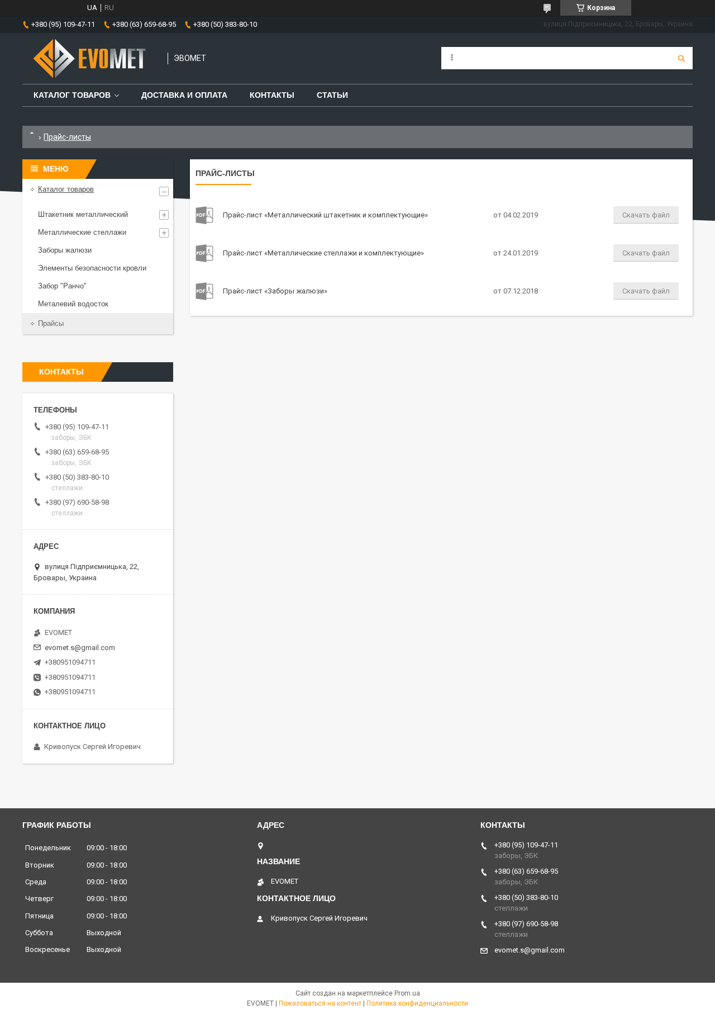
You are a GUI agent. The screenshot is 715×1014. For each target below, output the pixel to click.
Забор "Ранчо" (62, 286)
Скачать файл (646, 215)
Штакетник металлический (83, 214)
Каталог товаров (72, 95)
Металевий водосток (73, 304)
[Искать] (681, 58)
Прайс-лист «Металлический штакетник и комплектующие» (204, 215)
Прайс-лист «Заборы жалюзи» (204, 291)
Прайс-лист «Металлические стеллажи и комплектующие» (204, 253)
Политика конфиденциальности (417, 1003)
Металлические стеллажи (82, 232)
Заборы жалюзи (65, 250)
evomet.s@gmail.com (80, 647)
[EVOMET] (89, 58)
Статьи (332, 95)
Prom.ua (407, 993)
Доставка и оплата (184, 95)
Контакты (272, 95)
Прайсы (51, 323)
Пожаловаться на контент (320, 1003)
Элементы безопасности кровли (92, 268)
